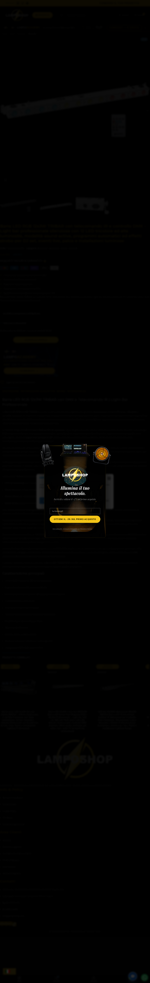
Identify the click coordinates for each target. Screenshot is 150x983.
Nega (68, 500)
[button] (109, 478)
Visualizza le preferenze (94, 500)
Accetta (48, 500)
